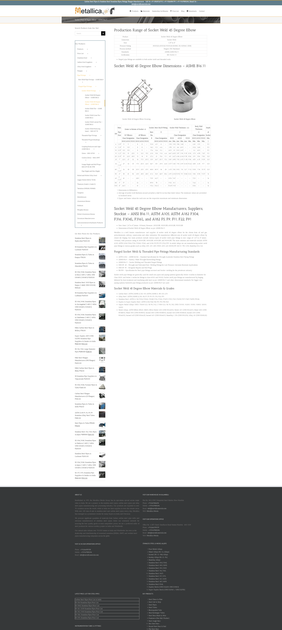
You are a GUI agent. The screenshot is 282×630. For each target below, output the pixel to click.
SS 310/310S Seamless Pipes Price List (89, 612)
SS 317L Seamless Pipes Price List (87, 618)
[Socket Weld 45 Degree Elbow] (184, 74)
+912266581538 (85, 550)
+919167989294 (86, 552)
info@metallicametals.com (89, 555)
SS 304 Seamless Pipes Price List (86, 603)
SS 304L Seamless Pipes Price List (87, 606)
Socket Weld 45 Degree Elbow (185, 119)
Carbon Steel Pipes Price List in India (88, 600)
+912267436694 (153, 503)
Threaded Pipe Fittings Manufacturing (164, 251)
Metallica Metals (152, 511)
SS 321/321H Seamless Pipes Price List (89, 609)
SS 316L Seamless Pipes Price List (87, 615)
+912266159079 (153, 527)
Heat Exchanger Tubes (157, 613)
